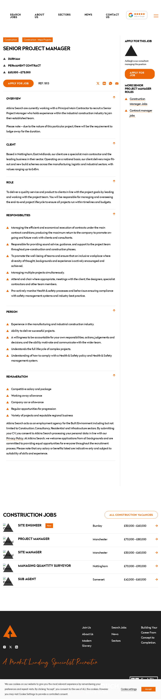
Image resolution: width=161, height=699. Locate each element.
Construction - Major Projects (37, 39)
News (88, 14)
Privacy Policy (14, 438)
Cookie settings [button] (129, 689)
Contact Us (112, 16)
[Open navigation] (156, 16)
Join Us (86, 627)
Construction (11, 39)
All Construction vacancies (131, 515)
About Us (39, 16)
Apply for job (18, 83)
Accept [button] (148, 689)
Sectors (64, 14)
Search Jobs (15, 16)
